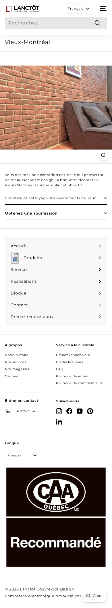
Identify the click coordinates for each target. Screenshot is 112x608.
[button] (56, 198)
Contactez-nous (69, 362)
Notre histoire (16, 355)
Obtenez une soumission (31, 213)
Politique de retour (72, 376)
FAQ (59, 369)
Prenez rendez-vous (73, 355)
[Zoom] (103, 155)
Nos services (15, 362)
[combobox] (56, 23)
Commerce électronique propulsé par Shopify (51, 596)
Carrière (12, 376)
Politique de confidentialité (79, 383)
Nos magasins (17, 369)
